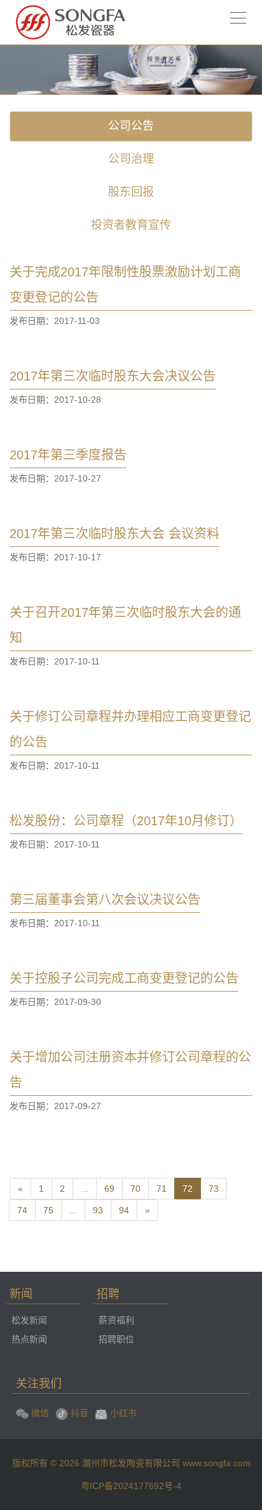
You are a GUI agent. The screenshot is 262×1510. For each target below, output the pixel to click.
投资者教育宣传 (131, 225)
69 (109, 1188)
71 (161, 1188)
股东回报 (131, 191)
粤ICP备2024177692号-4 (131, 1486)
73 (214, 1188)
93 (98, 1210)
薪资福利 (116, 1320)
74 (22, 1210)
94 (124, 1210)
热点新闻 (29, 1339)
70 (135, 1188)
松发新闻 (29, 1320)
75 (48, 1210)
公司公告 (131, 125)
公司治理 (131, 158)
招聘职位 (116, 1339)
